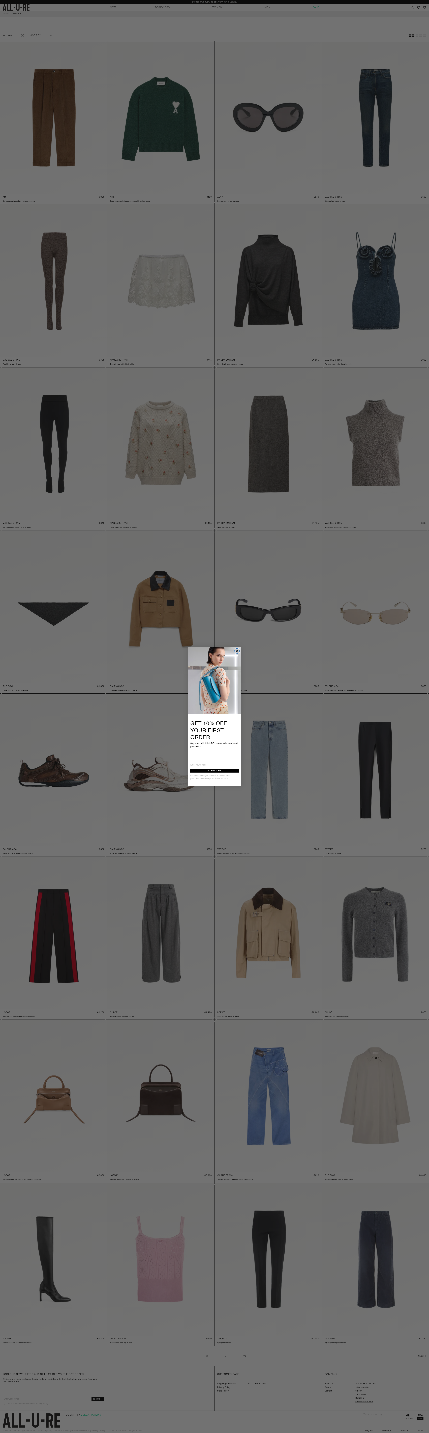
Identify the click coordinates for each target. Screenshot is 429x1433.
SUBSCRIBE (214, 771)
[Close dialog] (237, 650)
